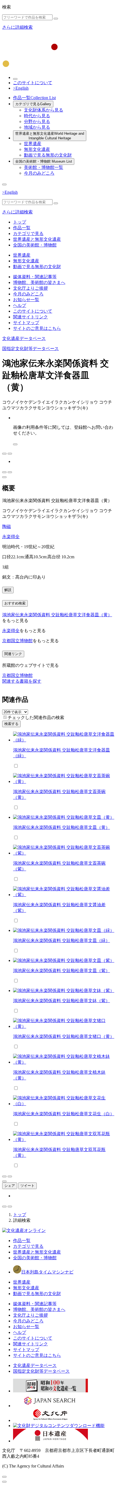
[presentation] (5, 717)
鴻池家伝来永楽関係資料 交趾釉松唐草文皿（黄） (61, 827)
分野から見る (37, 121)
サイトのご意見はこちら (37, 328)
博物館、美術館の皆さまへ (39, 282)
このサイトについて (32, 82)
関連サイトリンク (30, 317)
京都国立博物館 (17, 640)
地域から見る (37, 127)
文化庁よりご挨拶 (30, 288)
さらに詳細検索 (17, 27)
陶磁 (6, 526)
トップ (19, 222)
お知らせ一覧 (26, 299)
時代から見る (37, 115)
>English (21, 88)
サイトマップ (26, 322)
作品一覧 (34, 97)
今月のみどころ (39, 173)
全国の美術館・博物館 (43, 161)
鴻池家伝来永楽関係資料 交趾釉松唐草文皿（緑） (61, 940)
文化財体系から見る (43, 110)
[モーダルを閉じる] (4, 1477)
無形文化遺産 (37, 149)
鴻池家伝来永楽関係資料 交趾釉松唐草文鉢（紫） (61, 1000)
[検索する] (56, 18)
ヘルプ (19, 305)
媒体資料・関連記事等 (35, 276)
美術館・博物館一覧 (43, 167)
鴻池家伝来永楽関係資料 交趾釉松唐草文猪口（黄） (63, 1036)
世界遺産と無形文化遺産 (49, 135)
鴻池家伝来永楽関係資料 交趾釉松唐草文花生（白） (63, 1113)
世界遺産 (32, 143)
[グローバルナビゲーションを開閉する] (4, 184)
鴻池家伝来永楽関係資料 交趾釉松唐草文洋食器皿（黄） (57, 614)
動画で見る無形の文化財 (48, 155)
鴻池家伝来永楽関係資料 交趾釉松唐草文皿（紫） (61, 970)
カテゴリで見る (33, 104)
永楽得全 (11, 536)
